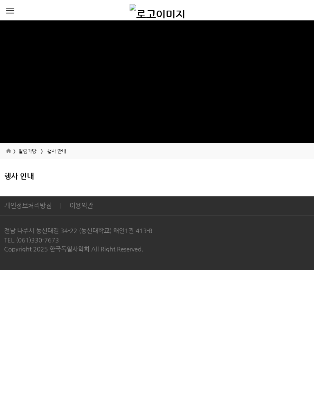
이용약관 (81, 205)
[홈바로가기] (157, 10)
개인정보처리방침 (28, 205)
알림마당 (27, 151)
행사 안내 (56, 151)
